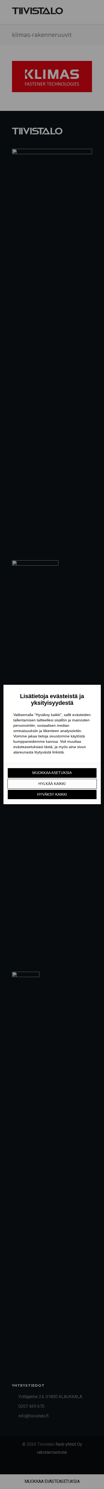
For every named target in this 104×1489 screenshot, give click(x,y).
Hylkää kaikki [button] (52, 784)
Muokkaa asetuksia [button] (52, 773)
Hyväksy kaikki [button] (52, 794)
